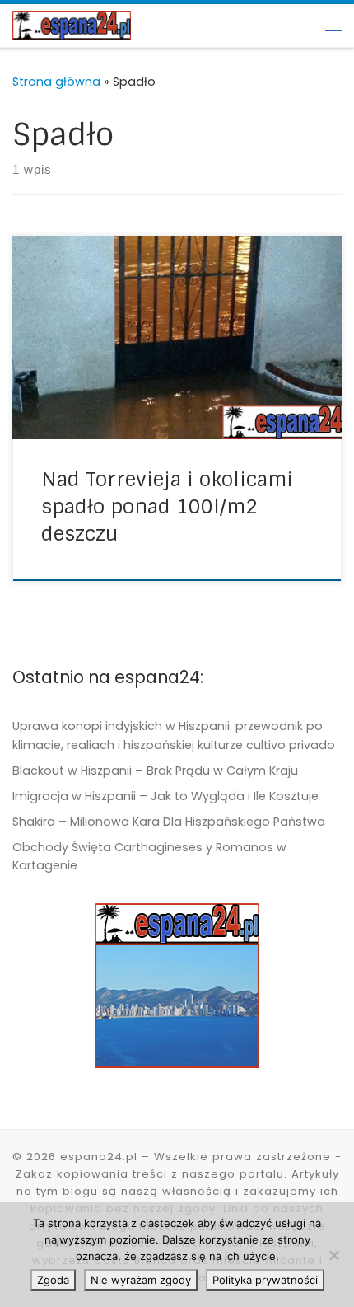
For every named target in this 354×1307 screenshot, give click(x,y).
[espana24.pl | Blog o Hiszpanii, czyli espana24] (71, 24)
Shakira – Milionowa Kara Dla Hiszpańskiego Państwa (168, 821)
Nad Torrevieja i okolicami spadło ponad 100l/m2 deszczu (167, 506)
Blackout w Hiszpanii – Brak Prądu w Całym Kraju (155, 770)
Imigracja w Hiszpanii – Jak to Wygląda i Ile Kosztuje (165, 796)
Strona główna (56, 81)
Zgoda (53, 1279)
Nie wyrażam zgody (141, 1279)
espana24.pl (98, 1156)
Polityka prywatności (265, 1279)
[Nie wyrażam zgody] (333, 1255)
